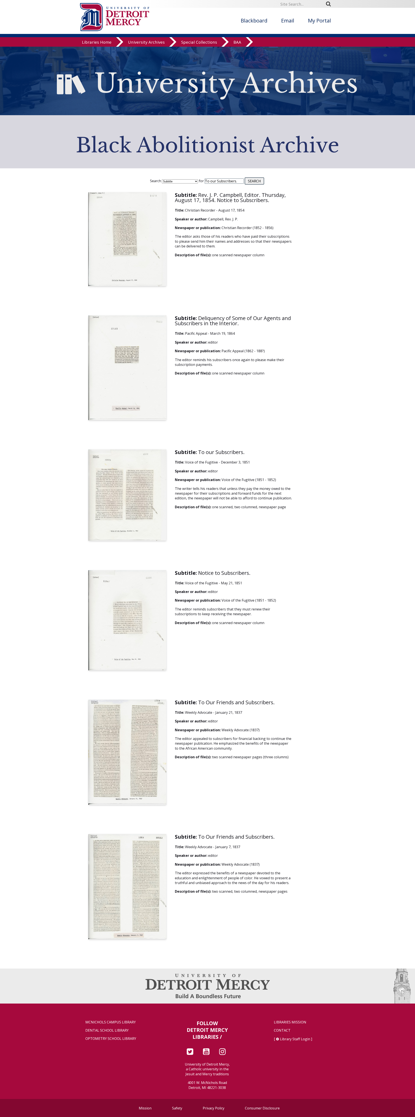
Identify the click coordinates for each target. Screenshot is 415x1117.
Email (287, 20)
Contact (282, 1030)
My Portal (319, 20)
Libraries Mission (290, 1022)
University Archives (146, 42)
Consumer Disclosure (262, 1108)
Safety (177, 1108)
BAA (237, 42)
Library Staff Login (295, 1039)
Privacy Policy (213, 1108)
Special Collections (199, 42)
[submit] (330, 4)
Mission (145, 1108)
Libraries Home (97, 42)
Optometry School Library (110, 1039)
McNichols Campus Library (110, 1022)
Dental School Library (107, 1030)
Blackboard (254, 20)
